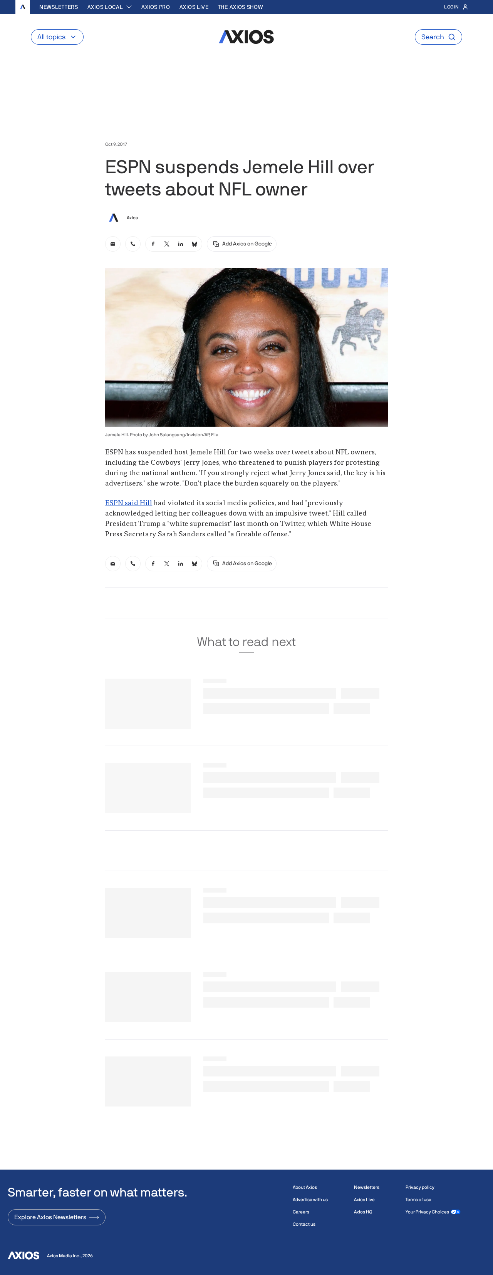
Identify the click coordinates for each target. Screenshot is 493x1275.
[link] (113, 244)
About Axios (305, 1187)
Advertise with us (310, 1199)
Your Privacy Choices (427, 1212)
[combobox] (110, 7)
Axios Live (194, 7)
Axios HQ (363, 1212)
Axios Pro (155, 7)
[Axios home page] (22, 7)
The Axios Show (240, 7)
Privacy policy (420, 1187)
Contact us (304, 1224)
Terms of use (418, 1199)
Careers (301, 1212)
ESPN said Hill (128, 503)
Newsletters (58, 7)
